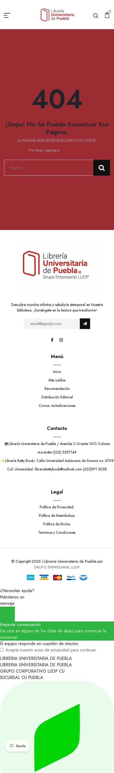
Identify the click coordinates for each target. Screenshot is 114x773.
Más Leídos (57, 380)
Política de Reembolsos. (57, 515)
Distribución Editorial (57, 397)
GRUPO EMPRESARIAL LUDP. (57, 567)
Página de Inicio (73, 150)
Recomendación (57, 388)
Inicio (57, 371)
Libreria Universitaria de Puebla (70, 561)
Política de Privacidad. (57, 507)
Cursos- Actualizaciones (57, 405)
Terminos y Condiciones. (57, 532)
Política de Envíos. (57, 524)
